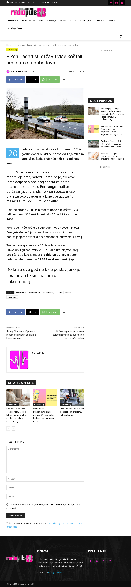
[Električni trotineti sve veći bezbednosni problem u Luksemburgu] (72, 397)
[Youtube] (122, 2)
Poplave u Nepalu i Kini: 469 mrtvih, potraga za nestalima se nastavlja (111, 144)
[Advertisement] (87, 12)
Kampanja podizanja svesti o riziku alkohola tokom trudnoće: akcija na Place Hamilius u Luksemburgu (17, 415)
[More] (64, 79)
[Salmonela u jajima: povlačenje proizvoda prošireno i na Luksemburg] (93, 156)
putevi (59, 292)
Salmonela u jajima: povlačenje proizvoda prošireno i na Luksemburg (112, 156)
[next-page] (13, 428)
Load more (105, 166)
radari (68, 292)
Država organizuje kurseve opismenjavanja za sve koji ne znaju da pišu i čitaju (68, 335)
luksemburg (48, 292)
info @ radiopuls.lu (57, 572)
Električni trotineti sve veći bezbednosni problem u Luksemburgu (72, 411)
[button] (121, 36)
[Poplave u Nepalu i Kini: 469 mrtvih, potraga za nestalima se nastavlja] (93, 144)
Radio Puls (18, 71)
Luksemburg (19, 45)
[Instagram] (116, 2)
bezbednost (21, 292)
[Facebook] (110, 2)
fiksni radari (34, 292)
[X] (103, 560)
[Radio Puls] (8, 71)
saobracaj (12, 297)
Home (9, 45)
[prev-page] (8, 428)
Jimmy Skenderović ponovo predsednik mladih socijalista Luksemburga (21, 335)
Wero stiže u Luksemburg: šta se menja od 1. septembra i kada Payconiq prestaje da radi (44, 415)
